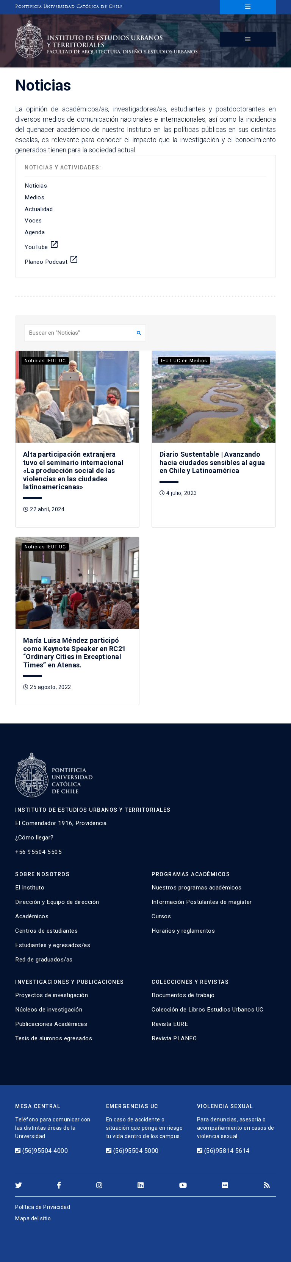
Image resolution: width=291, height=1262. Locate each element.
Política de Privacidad (42, 1207)
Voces (33, 220)
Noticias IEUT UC (45, 360)
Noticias (36, 185)
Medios (34, 197)
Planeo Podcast (51, 260)
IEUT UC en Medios (184, 360)
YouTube (42, 245)
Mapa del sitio (33, 1218)
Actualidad (39, 209)
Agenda (35, 232)
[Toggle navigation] (248, 7)
